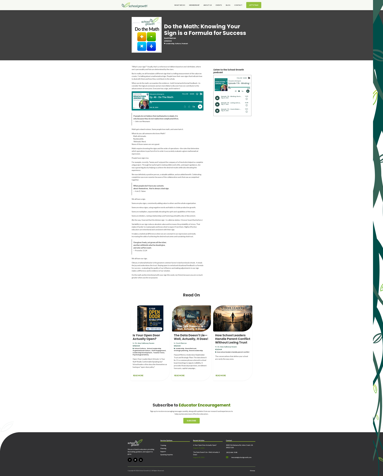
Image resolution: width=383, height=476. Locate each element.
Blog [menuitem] (228, 5)
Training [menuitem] (163, 445)
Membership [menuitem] (194, 5)
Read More (138, 375)
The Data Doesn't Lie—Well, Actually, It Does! (191, 337)
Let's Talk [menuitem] (253, 5)
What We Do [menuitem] (179, 5)
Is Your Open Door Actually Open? (146, 337)
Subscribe (191, 421)
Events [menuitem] (219, 5)
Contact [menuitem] (238, 5)
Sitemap (252, 470)
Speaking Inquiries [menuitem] (166, 454)
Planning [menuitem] (163, 448)
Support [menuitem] (163, 451)
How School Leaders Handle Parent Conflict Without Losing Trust (232, 339)
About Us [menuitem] (207, 5)
